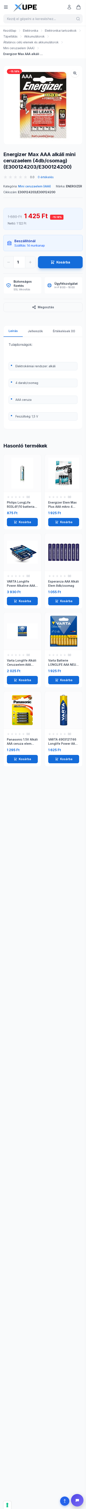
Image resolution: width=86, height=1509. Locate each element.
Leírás (13, 331)
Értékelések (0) (64, 331)
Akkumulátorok (34, 36)
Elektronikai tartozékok (61, 30)
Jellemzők (35, 331)
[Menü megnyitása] (6, 7)
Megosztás (46, 307)
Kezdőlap (9, 30)
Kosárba (25, 522)
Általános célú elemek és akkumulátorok (31, 42)
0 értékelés (46, 177)
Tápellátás (10, 36)
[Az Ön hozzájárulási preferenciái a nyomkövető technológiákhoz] (7, 1505)
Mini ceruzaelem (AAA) (19, 48)
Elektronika (30, 30)
